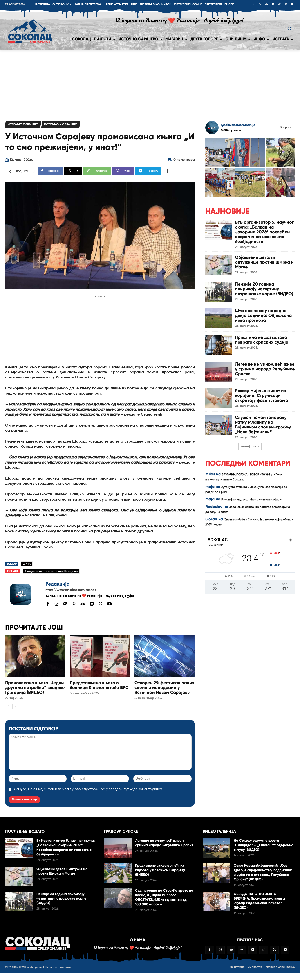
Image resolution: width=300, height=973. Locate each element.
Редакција (57, 584)
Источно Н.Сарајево (60, 124)
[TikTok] (279, 4)
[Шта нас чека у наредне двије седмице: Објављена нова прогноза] (218, 318)
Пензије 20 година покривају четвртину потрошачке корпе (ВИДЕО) (264, 288)
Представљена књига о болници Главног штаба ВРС (99, 685)
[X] (285, 4)
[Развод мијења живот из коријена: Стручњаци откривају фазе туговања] (218, 398)
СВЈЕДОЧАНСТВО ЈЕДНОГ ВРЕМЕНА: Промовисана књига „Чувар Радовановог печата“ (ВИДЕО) (259, 901)
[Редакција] (25, 594)
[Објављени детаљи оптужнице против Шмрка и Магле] (218, 265)
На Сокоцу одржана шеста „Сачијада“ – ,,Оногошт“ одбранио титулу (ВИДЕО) (263, 845)
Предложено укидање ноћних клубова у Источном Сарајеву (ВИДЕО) (160, 870)
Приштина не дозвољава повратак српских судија (261, 340)
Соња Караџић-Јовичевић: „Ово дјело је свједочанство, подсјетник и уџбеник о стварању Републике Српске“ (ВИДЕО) (263, 872)
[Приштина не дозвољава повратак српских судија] (218, 345)
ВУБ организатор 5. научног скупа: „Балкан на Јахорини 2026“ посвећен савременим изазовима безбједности (264, 232)
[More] (167, 171)
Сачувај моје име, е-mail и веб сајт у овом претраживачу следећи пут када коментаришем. (89, 789)
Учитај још (248, 446)
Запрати (285, 127)
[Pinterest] (74, 604)
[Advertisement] (150, 82)
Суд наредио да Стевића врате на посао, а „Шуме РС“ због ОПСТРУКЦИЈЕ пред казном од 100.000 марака (164, 897)
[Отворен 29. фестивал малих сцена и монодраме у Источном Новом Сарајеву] (164, 656)
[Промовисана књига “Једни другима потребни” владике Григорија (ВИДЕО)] (35, 656)
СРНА (27, 564)
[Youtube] (292, 4)
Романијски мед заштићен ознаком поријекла (251, 499)
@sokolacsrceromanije (238, 125)
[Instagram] (260, 4)
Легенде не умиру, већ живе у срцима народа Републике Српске (265, 368)
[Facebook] (254, 4)
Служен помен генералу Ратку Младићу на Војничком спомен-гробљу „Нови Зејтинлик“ (263, 424)
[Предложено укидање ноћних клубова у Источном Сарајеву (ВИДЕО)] (118, 873)
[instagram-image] (220, 152)
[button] (289, 28)
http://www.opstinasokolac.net (70, 590)
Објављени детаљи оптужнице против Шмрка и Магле (264, 262)
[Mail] (65, 604)
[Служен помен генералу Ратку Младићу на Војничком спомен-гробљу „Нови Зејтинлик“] (218, 425)
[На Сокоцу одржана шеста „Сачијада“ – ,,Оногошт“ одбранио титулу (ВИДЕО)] (216, 848)
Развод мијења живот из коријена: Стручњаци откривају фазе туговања (261, 395)
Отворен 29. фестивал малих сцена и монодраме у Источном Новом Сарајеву (164, 687)
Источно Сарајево (23, 124)
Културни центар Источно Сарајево (51, 571)
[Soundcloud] (266, 4)
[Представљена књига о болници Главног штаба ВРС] (100, 656)
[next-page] (15, 706)
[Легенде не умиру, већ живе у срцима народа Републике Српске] (218, 372)
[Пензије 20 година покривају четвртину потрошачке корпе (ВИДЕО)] (218, 292)
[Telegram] (273, 4)
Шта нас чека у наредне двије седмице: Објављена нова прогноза (263, 315)
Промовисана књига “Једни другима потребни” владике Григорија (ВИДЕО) (35, 687)
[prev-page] (8, 706)
